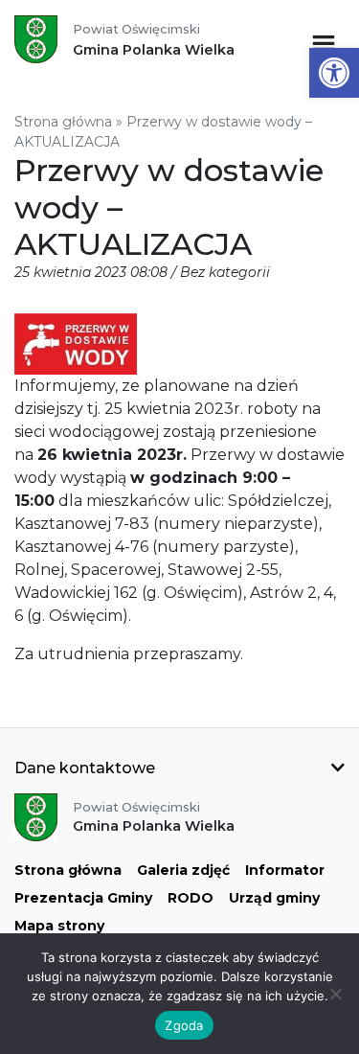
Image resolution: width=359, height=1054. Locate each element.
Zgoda (184, 1025)
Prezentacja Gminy (83, 897)
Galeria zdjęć (183, 870)
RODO (190, 897)
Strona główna (63, 121)
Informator (285, 870)
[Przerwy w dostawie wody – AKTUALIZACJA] (75, 343)
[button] (334, 73)
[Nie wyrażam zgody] (335, 993)
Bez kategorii (225, 272)
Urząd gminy (274, 897)
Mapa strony (59, 925)
